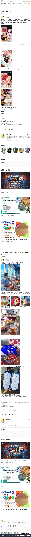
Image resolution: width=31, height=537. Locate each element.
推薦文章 (21, 3)
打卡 (5, 124)
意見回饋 (9, 527)
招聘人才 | (15, 533)
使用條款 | (9, 533)
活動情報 (20, 124)
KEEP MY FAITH (27, 153)
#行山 (21, 522)
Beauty (11, 532)
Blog (16, 532)
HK (9, 532)
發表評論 (3, 162)
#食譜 (25, 522)
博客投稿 (9, 529)
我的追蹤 (14, 526)
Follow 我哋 (18, 410)
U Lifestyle (3, 532)
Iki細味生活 (5, 16)
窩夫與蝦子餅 (9, 153)
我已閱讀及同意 (25, 535)
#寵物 (19, 522)
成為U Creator (14, 3)
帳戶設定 (14, 523)
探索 (19, 3)
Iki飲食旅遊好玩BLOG (4, 109)
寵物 (14, 124)
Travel (6, 532)
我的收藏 (14, 525)
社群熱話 (9, 3)
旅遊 (8, 124)
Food (14, 532)
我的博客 (14, 527)
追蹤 (28, 16)
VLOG (9, 523)
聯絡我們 (18, 533)
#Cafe (27, 522)
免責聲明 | (5, 533)
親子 (12, 124)
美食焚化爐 (21, 153)
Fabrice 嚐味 (15, 153)
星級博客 (25, 3)
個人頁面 (14, 522)
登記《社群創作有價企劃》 (11, 121)
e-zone (18, 532)
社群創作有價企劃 (3, 3)
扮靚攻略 (17, 124)
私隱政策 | (12, 533)
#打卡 (23, 522)
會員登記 (24, 1)
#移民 (23, 523)
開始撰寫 (28, 1)
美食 (1, 9)
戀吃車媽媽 (3, 153)
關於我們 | (2, 533)
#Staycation (20, 523)
